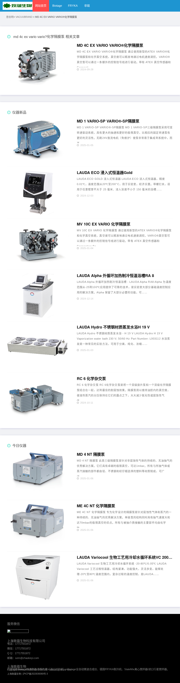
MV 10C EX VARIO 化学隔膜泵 (103, 224)
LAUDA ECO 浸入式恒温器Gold (104, 172)
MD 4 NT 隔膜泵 (91, 454)
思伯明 (10, 16)
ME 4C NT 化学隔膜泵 (96, 505)
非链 (87, 5)
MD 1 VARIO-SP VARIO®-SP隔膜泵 (108, 121)
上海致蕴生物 (14, 673)
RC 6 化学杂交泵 (91, 378)
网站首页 (40, 5)
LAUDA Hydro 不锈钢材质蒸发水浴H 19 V (113, 327)
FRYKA (73, 5)
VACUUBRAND (24, 16)
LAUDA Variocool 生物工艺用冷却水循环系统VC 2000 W (125, 557)
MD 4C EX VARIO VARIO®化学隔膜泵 (110, 45)
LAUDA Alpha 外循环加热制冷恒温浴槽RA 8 (115, 275)
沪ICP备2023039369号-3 (35, 673)
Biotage (57, 5)
